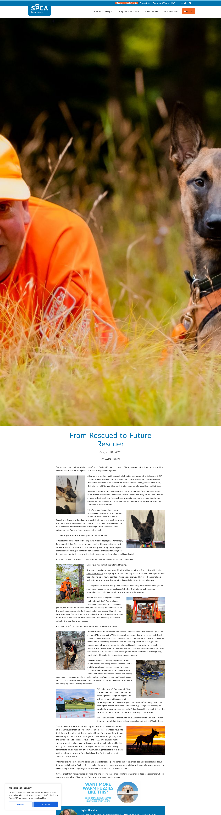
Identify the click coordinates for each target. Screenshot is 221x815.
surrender (79, 739)
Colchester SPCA (154, 475)
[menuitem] (126, 3)
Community (150, 11)
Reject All (20, 804)
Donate (190, 11)
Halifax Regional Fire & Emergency (126, 638)
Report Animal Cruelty (127, 3)
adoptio (90, 726)
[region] (33, 796)
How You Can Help (101, 11)
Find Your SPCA (160, 3)
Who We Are (169, 11)
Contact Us (145, 3)
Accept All (46, 804)
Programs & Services (128, 11)
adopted (93, 559)
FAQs (173, 3)
